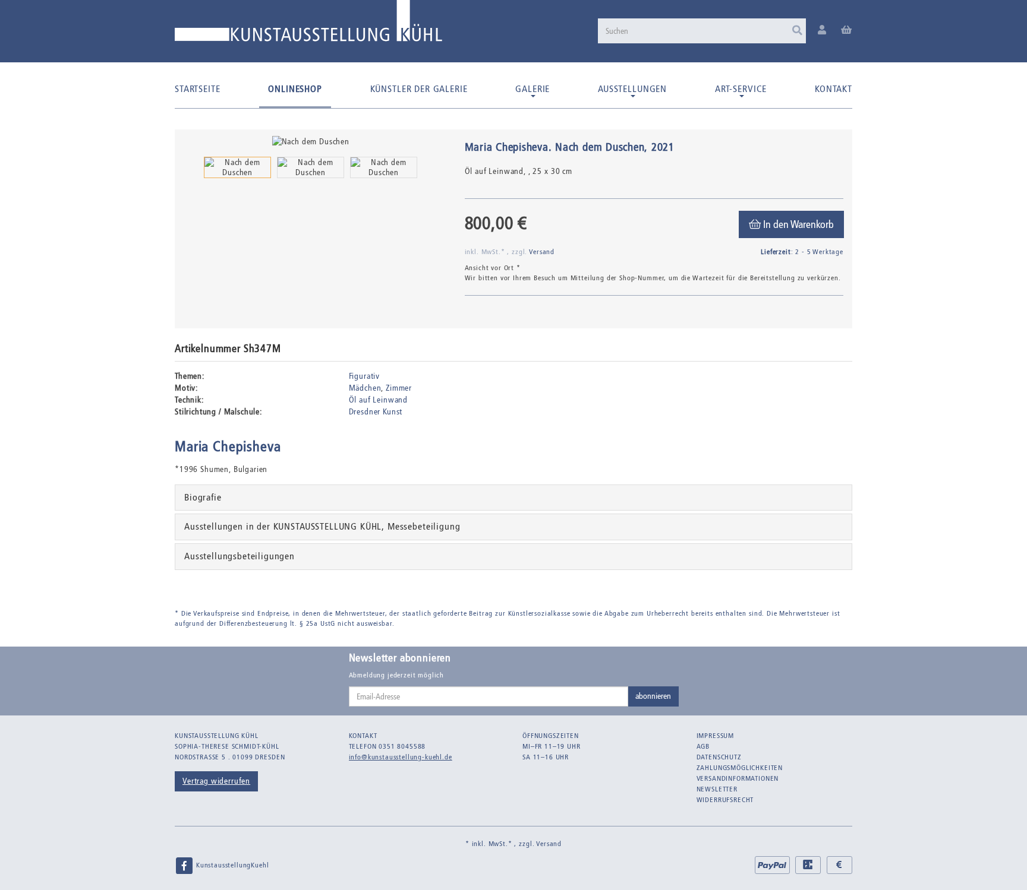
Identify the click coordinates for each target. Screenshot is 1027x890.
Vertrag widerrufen (216, 781)
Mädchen (365, 388)
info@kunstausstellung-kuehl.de (400, 757)
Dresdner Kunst (376, 412)
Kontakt (833, 88)
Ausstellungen (632, 88)
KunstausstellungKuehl (231, 865)
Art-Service (741, 88)
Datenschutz (719, 757)
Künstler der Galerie (419, 88)
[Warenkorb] (846, 31)
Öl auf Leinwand (378, 400)
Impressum (716, 735)
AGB (703, 746)
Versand (542, 252)
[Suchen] (797, 30)
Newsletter (717, 789)
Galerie (532, 88)
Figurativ (364, 376)
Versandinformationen (738, 778)
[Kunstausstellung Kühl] (308, 25)
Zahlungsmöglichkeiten (740, 767)
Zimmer (399, 388)
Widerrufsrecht (725, 799)
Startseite (197, 88)
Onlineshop (295, 88)
